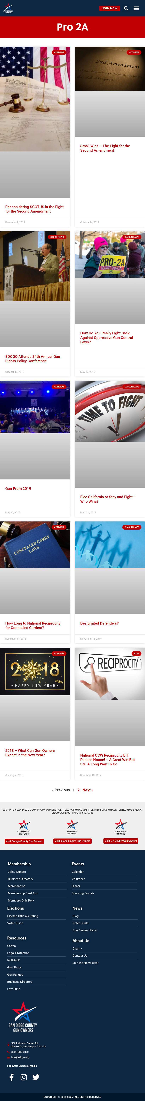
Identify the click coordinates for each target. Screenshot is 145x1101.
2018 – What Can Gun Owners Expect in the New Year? (30, 752)
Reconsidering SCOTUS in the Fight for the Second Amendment (34, 209)
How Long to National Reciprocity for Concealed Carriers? (32, 625)
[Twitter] (36, 1077)
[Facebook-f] (11, 1077)
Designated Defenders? (99, 623)
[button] (136, 8)
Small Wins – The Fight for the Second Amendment (105, 148)
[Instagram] (23, 1077)
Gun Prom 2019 (18, 489)
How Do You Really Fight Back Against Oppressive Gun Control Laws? (106, 337)
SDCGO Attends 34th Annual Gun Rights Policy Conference (32, 358)
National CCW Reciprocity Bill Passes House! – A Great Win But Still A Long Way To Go (107, 759)
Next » (87, 790)
